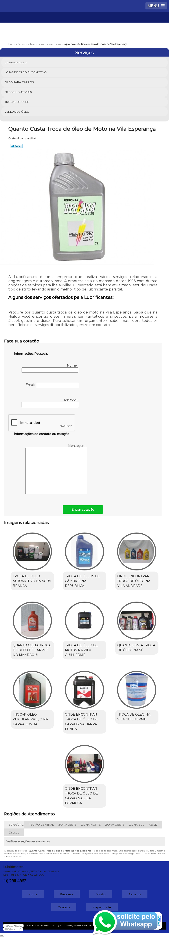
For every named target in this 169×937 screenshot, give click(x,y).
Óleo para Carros (19, 82)
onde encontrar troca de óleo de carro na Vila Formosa (81, 796)
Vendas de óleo (17, 111)
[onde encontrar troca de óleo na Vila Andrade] (137, 549)
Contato (64, 907)
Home (32, 894)
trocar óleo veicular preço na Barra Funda (30, 719)
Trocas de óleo (17, 101)
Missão (101, 894)
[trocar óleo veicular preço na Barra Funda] (32, 687)
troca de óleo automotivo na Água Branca (32, 581)
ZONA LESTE (67, 824)
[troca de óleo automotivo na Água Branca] (32, 549)
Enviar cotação (83, 509)
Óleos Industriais (18, 92)
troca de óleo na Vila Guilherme (133, 717)
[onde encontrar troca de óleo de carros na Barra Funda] (84, 687)
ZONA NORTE (91, 824)
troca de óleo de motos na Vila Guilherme (81, 650)
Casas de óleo (16, 62)
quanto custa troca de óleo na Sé (136, 647)
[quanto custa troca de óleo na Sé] (137, 618)
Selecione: (16, 824)
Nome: (72, 365)
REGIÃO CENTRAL (41, 824)
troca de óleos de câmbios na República (82, 581)
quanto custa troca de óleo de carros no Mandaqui (32, 650)
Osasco (14, 832)
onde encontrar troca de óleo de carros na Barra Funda (81, 722)
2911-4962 (17, 880)
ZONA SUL (136, 824)
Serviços (84, 52)
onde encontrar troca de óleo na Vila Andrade (133, 581)
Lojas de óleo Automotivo (26, 72)
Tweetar (17, 146)
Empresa (66, 894)
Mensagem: (77, 446)
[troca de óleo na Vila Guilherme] (137, 687)
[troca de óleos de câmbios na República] (84, 549)
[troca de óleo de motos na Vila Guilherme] (84, 618)
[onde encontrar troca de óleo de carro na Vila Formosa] (84, 761)
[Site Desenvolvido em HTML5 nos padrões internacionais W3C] (13, 929)
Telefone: (71, 400)
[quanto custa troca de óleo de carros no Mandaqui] (32, 618)
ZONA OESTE (114, 824)
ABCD (153, 824)
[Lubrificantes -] (84, 25)
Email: (31, 385)
